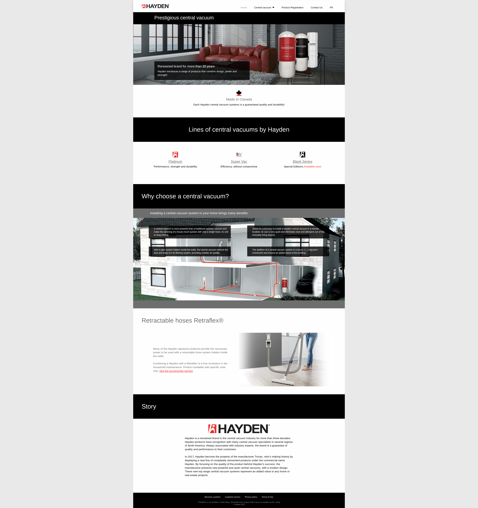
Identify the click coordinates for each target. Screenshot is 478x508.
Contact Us (317, 7)
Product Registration (292, 7)
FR (331, 7)
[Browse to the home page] (155, 6)
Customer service (232, 497)
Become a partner (212, 497)
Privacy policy (251, 497)
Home (243, 7)
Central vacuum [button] (262, 7)
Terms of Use (267, 497)
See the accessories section (176, 370)
